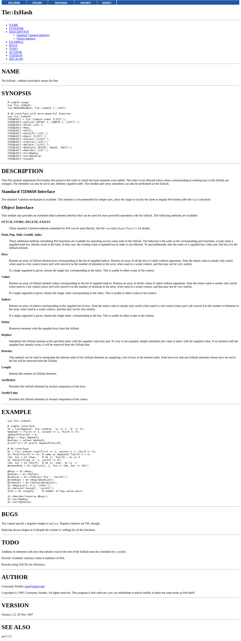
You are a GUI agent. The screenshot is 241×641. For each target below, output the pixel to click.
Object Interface (26, 38)
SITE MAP (37, 3)
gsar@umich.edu (34, 586)
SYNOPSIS (16, 28)
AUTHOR (15, 52)
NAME (13, 25)
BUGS (13, 45)
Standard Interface (33, 35)
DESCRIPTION (19, 31)
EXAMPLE (16, 41)
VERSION (15, 55)
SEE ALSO (16, 58)
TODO (13, 48)
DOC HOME (14, 3)
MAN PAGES (61, 3)
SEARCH (106, 3)
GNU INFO (85, 3)
